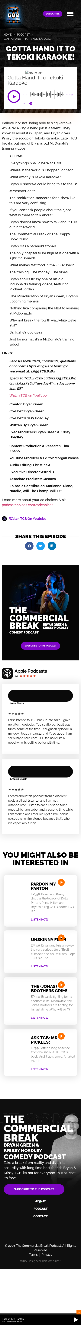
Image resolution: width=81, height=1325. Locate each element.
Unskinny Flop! (48, 939)
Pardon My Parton (43, 886)
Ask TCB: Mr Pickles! (44, 1040)
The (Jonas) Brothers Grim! (49, 988)
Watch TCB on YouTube (28, 395)
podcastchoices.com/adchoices (27, 505)
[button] (70, 13)
